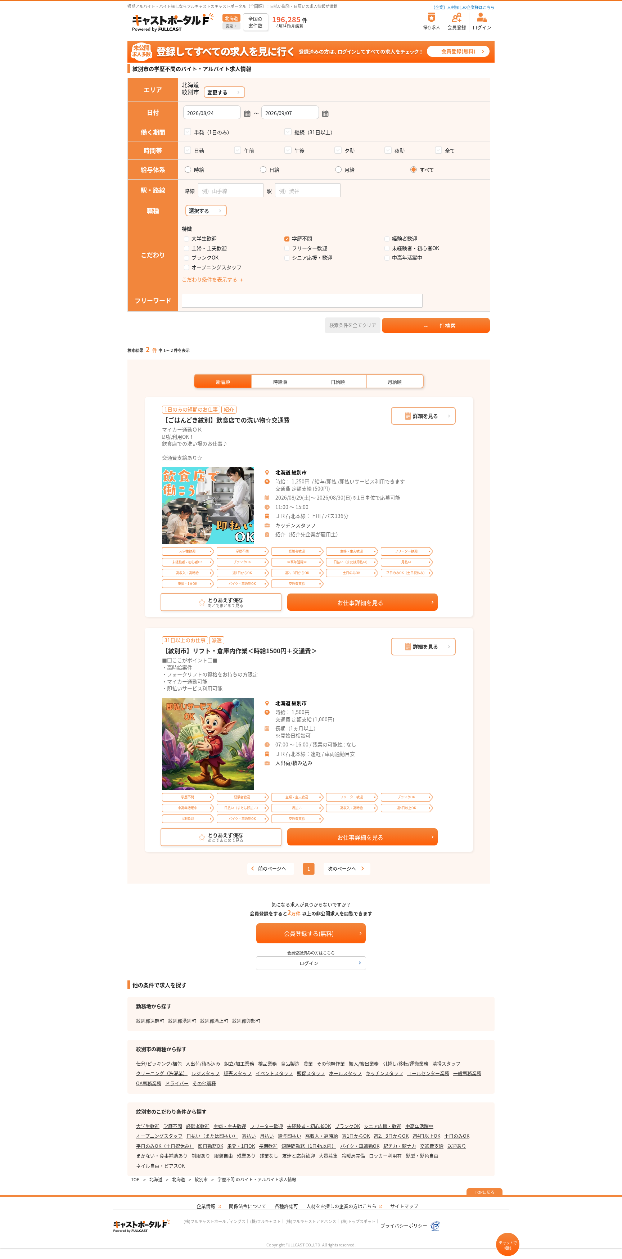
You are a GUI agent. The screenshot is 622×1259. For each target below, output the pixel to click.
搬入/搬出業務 (364, 1063)
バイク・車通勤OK (359, 1145)
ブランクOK (204, 257)
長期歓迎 (268, 1145)
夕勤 (349, 150)
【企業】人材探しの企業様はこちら (463, 7)
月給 (349, 169)
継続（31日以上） (314, 132)
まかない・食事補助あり (162, 1155)
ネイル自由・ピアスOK (160, 1165)
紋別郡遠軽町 (150, 1020)
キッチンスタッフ (295, 525)
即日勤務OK (210, 1145)
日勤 (199, 150)
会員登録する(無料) (309, 933)
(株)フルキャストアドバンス (310, 1221)
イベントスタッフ (274, 1073)
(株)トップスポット (358, 1221)
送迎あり (456, 1145)
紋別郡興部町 (246, 1020)
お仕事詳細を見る (360, 602)
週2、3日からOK (391, 1135)
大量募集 (328, 1155)
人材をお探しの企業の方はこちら (341, 1205)
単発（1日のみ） (213, 132)
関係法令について (247, 1205)
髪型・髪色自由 (422, 1155)
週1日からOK (356, 1135)
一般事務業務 (467, 1073)
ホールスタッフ (345, 1073)
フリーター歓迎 (309, 248)
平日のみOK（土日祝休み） (165, 1145)
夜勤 (400, 150)
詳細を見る (425, 415)
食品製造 (290, 1063)
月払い (267, 1135)
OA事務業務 (148, 1083)
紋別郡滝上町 (214, 1020)
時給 (199, 169)
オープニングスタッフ (216, 267)
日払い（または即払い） (212, 1135)
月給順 (395, 381)
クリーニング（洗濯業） (162, 1073)
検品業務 (267, 1063)
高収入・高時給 (321, 1135)
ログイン (308, 963)
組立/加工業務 (239, 1063)
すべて (427, 169)
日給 (274, 169)
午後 (299, 150)
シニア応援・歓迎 (312, 257)
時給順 (280, 381)
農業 (308, 1063)
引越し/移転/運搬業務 (405, 1063)
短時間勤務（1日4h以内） (308, 1145)
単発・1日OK (241, 1145)
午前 (249, 150)
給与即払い (289, 1135)
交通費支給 (431, 1145)
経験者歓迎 (404, 238)
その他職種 (204, 1083)
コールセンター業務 (428, 1073)
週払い (249, 1135)
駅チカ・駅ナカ (399, 1145)
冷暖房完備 (353, 1155)
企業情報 (206, 1205)
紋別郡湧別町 (182, 1020)
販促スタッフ (311, 1073)
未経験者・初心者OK (415, 248)
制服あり (200, 1155)
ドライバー (177, 1083)
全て (450, 150)
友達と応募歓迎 (298, 1155)
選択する (199, 210)
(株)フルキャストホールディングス (214, 1221)
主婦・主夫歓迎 (209, 248)
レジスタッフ (205, 1073)
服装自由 (223, 1155)
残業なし (269, 1155)
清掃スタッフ (446, 1063)
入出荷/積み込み (293, 762)
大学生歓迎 (204, 238)
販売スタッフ (238, 1073)
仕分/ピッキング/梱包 (159, 1063)
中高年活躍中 (407, 257)
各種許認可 (286, 1205)
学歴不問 (302, 238)
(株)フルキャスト (265, 1221)
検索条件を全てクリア (352, 324)
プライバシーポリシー (404, 1225)
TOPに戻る (485, 1192)
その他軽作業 (331, 1063)
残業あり (246, 1155)
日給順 (338, 381)
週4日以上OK (426, 1135)
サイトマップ (404, 1205)
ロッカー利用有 (385, 1155)
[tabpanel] (208, 506)
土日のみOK (456, 1135)
